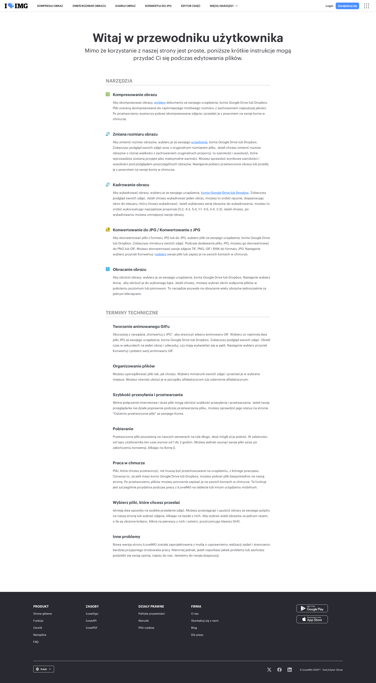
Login (329, 5)
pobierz (160, 254)
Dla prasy (197, 634)
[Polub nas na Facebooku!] (279, 670)
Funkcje (38, 620)
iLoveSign (92, 613)
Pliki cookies (146, 627)
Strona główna (42, 613)
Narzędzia (39, 634)
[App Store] (312, 619)
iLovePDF (92, 627)
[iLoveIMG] (16, 6)
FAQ (35, 641)
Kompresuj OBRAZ (50, 5)
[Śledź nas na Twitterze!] (269, 670)
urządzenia (199, 142)
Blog (194, 627)
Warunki (143, 620)
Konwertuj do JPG (158, 5)
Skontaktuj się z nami (205, 620)
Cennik (37, 627)
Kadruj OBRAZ (125, 5)
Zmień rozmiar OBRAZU (89, 5)
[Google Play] (312, 608)
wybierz (160, 102)
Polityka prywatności (151, 613)
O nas (195, 613)
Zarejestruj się (347, 5)
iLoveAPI (91, 620)
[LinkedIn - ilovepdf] (290, 670)
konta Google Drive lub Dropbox (225, 192)
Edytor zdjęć (190, 5)
